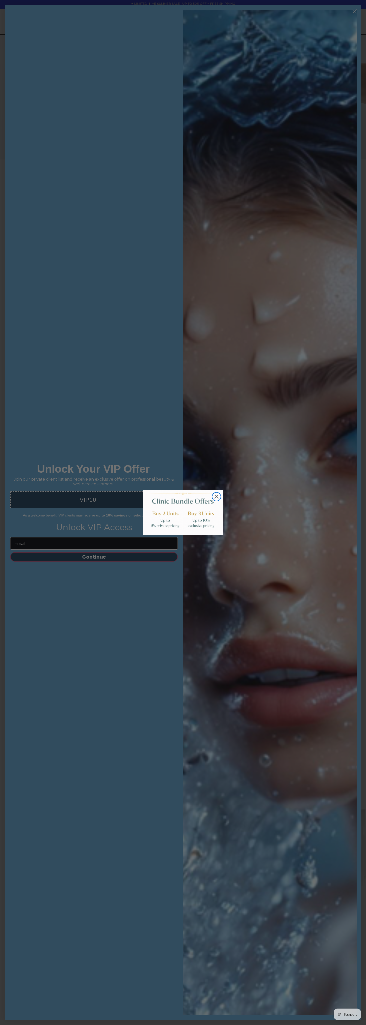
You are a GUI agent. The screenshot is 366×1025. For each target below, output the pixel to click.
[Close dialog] (216, 496)
